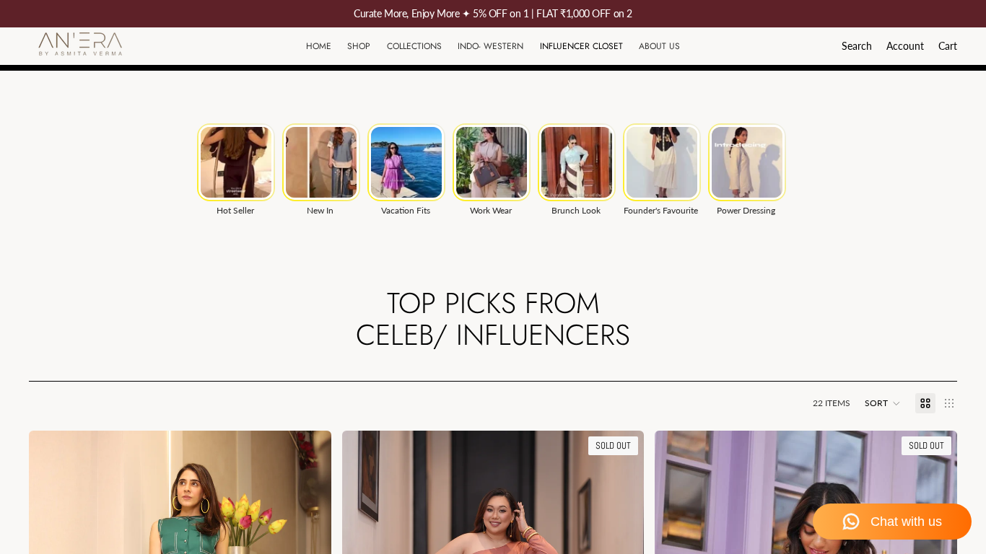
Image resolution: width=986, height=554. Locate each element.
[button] (883, 403)
